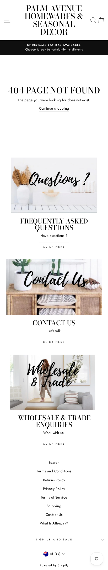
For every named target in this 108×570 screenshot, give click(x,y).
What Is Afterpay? (54, 523)
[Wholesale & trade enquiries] (54, 382)
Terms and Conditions (54, 471)
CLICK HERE (54, 342)
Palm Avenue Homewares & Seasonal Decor (54, 20)
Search (54, 462)
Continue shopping (54, 108)
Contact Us (54, 514)
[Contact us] (54, 287)
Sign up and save (54, 539)
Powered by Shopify (54, 565)
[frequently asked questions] (54, 185)
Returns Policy (54, 480)
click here (54, 247)
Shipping (54, 505)
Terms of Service (54, 497)
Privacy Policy (54, 488)
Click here (54, 444)
